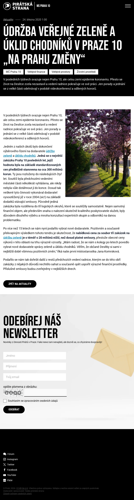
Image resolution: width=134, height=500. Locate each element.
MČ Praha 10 (13, 71)
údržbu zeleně (12, 237)
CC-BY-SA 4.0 (22, 488)
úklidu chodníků (25, 155)
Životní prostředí (86, 71)
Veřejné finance (36, 71)
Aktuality (8, 19)
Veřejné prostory (61, 71)
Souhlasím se (33, 400)
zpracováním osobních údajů (41, 400)
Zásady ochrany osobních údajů (17, 493)
